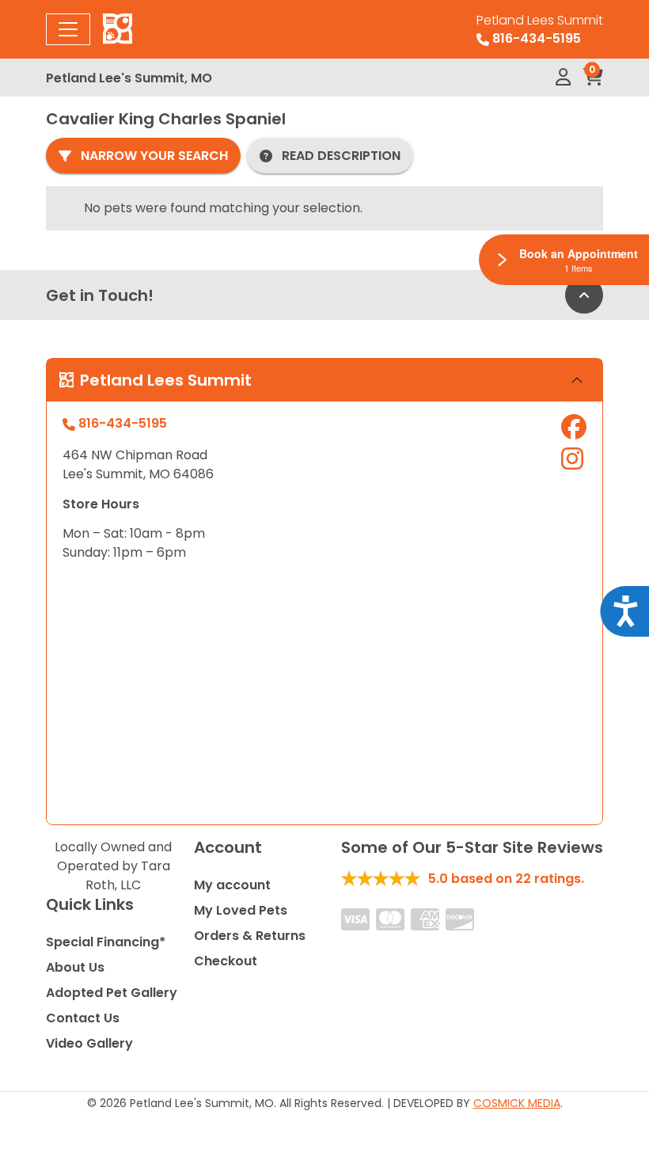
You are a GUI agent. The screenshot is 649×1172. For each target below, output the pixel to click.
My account (232, 885)
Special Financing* (105, 942)
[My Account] (563, 78)
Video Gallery (89, 1043)
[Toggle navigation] (68, 29)
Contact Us (83, 1018)
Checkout (225, 961)
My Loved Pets (240, 910)
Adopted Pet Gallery (111, 993)
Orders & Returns (250, 936)
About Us (75, 967)
